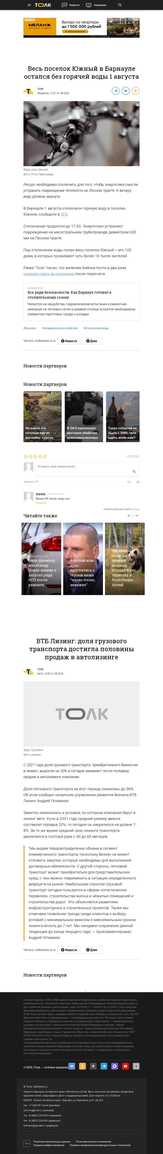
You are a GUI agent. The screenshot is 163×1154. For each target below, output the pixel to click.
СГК (64, 214)
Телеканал (100, 5)
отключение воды (96, 328)
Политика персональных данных (52, 1141)
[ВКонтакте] (125, 90)
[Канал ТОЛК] (91, 340)
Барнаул (29, 328)
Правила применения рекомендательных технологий (100, 1145)
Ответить (41, 502)
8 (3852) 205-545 (38, 1115)
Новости (74, 5)
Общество (43, 93)
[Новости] (69, 340)
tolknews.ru (40, 1086)
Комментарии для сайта (122, 509)
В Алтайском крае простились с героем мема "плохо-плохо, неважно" (82, 572)
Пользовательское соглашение (93, 1141)
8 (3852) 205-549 (38, 1120)
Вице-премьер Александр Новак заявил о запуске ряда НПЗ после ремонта (42, 572)
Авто (40, 673)
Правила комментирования (48, 1145)
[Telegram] (115, 90)
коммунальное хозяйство (60, 328)
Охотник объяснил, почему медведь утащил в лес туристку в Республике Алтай (124, 567)
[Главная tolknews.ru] (43, 5)
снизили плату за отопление (48, 273)
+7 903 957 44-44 (38, 1105)
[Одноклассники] (135, 90)
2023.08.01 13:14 (56, 493)
